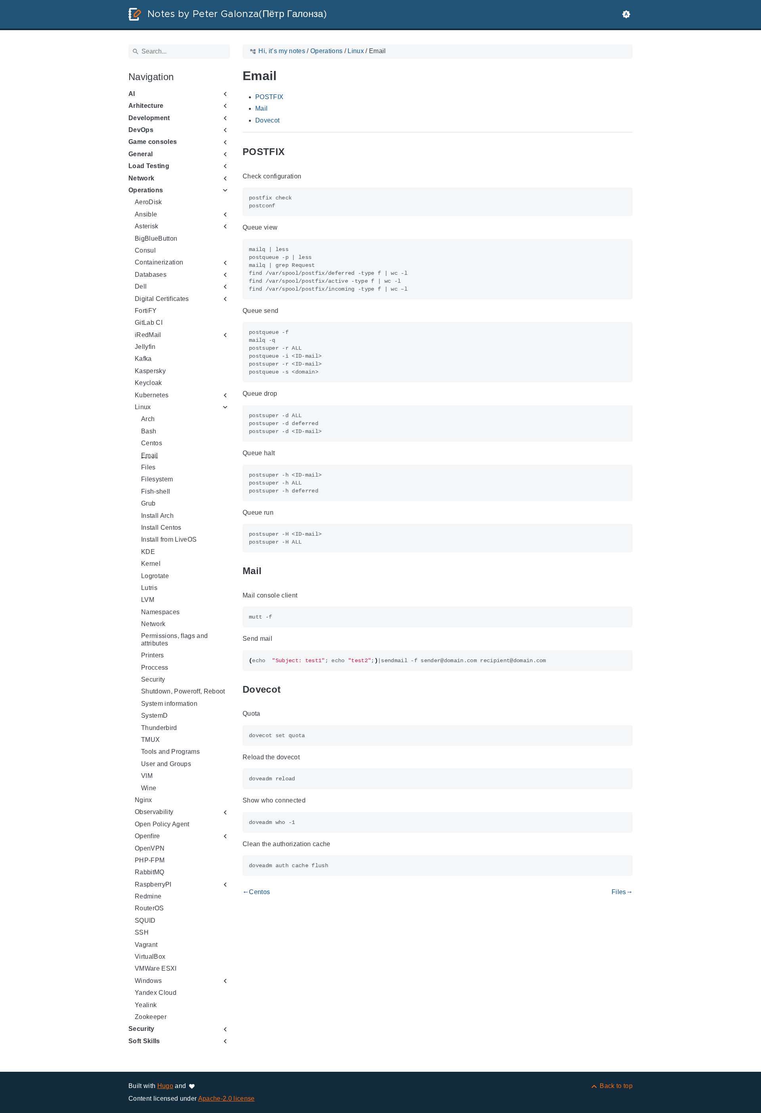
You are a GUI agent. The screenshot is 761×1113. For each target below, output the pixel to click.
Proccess (154, 667)
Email (149, 455)
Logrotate (155, 576)
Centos (151, 443)
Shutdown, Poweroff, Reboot (183, 691)
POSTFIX (269, 97)
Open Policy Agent (162, 824)
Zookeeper (150, 1016)
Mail (261, 108)
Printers (152, 655)
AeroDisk (148, 202)
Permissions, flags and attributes (174, 639)
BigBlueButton (156, 238)
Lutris (149, 587)
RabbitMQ (149, 872)
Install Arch (157, 515)
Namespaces (160, 612)
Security (153, 679)
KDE (148, 551)
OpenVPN (149, 848)
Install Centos (161, 527)
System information (169, 703)
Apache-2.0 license (226, 1098)
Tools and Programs (170, 751)
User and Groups (166, 764)
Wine (148, 788)
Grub (148, 503)
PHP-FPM (149, 860)
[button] (626, 14)
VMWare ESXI (156, 968)
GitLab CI (149, 322)
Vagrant (146, 944)
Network (153, 624)
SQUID (145, 920)
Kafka (143, 358)
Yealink (146, 1005)
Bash (148, 431)
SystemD (154, 715)
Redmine (148, 896)
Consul (145, 250)
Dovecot (267, 120)
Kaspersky (150, 371)
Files (148, 467)
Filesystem (157, 479)
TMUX (150, 739)
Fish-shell (155, 491)
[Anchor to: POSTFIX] (294, 152)
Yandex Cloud (155, 992)
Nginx (143, 800)
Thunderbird (159, 727)
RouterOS (149, 908)
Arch (148, 419)
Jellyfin (145, 346)
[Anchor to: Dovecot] (290, 689)
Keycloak (148, 382)
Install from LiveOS (169, 539)
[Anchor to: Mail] (271, 571)
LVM (147, 599)
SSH (142, 932)
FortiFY (146, 310)
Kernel (151, 563)
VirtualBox (150, 956)
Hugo (165, 1085)
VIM (147, 775)
